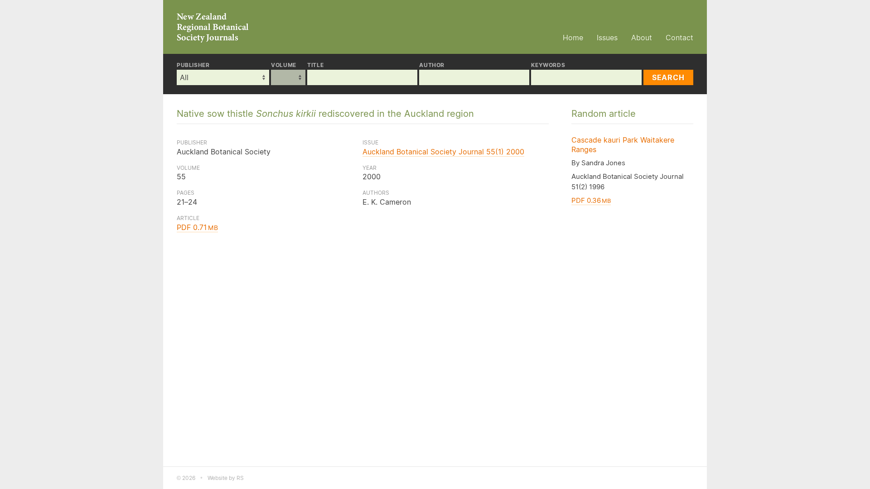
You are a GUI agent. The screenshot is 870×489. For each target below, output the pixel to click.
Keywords (548, 65)
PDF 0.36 (591, 200)
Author (432, 65)
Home (573, 37)
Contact (679, 37)
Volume (283, 65)
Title (315, 65)
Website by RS (226, 478)
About (641, 37)
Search (668, 77)
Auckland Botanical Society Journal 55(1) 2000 (443, 151)
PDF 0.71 (197, 227)
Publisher (193, 65)
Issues (607, 37)
